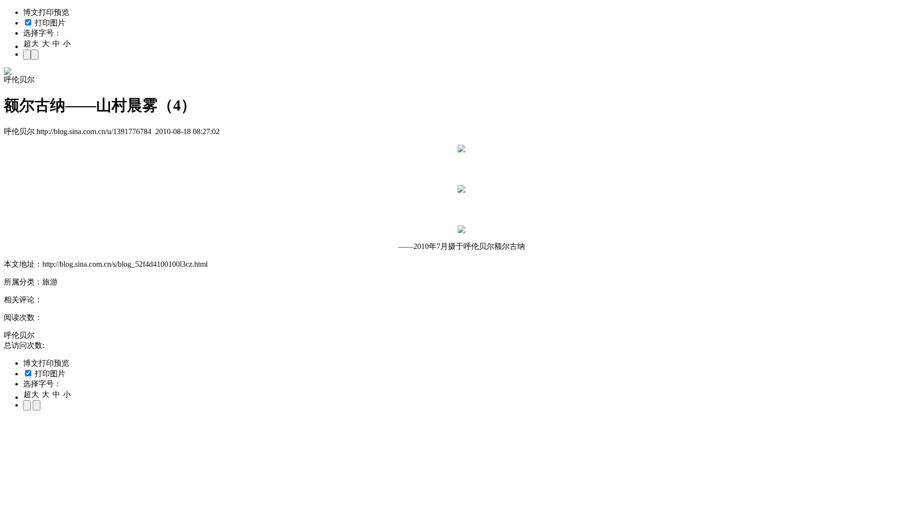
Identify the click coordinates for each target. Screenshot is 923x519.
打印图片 (49, 23)
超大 (31, 43)
